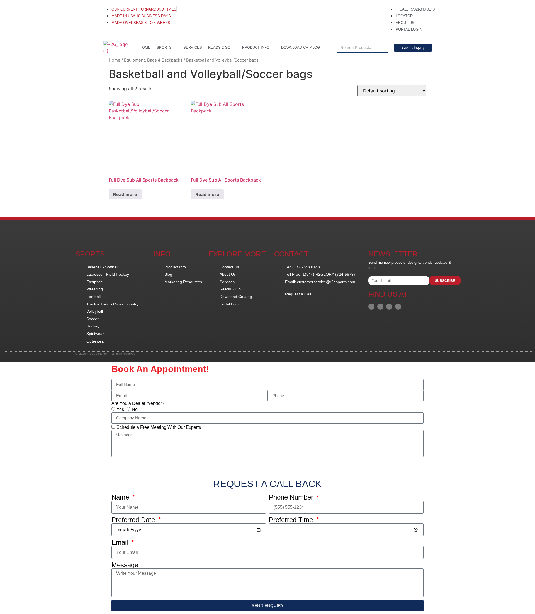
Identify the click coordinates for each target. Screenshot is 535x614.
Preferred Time (292, 520)
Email (120, 542)
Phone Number (292, 497)
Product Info (255, 47)
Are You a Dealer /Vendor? (137, 403)
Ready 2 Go (219, 47)
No (135, 409)
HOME (145, 47)
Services (192, 47)
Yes (120, 409)
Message (124, 565)
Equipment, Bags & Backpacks (153, 60)
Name (121, 497)
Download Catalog (300, 47)
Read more (125, 194)
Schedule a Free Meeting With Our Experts (158, 427)
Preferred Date (134, 520)
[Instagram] (389, 307)
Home (114, 60)
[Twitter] (398, 307)
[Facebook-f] (371, 307)
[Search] (383, 47)
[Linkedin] (380, 307)
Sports (164, 47)
